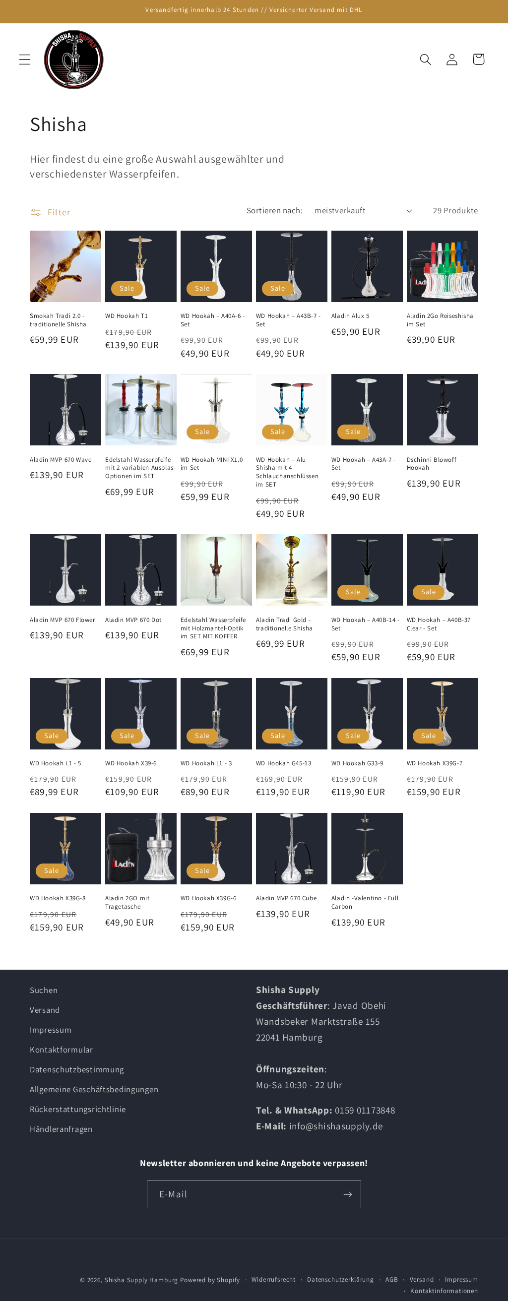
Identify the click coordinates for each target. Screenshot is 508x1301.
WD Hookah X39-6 (131, 763)
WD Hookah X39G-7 (435, 763)
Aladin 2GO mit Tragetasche (127, 902)
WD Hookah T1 (126, 316)
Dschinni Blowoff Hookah (432, 464)
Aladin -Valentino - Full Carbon (364, 902)
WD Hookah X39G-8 (58, 898)
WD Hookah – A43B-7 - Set (288, 320)
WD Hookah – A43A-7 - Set (363, 464)
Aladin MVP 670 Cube (286, 898)
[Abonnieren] (347, 1194)
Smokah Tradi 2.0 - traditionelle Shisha (58, 320)
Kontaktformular (61, 1049)
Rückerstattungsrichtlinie (78, 1109)
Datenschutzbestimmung (77, 1069)
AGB (391, 1279)
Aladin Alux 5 (350, 316)
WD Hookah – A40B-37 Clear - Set (439, 624)
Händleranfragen (61, 1128)
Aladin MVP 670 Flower (62, 620)
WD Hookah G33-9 (357, 763)
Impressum (50, 1029)
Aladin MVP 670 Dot (133, 620)
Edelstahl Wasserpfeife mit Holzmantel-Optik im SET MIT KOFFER (213, 628)
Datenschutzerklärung (340, 1279)
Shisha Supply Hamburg (142, 1280)
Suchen (44, 990)
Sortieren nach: (275, 210)
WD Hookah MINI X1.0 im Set (212, 464)
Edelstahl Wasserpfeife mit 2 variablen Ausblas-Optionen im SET (140, 468)
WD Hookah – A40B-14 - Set (365, 624)
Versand (45, 1009)
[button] (25, 59)
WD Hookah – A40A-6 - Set (213, 320)
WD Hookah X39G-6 (209, 898)
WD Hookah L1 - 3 (206, 763)
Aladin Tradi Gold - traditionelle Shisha (284, 624)
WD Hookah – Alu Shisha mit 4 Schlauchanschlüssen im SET (287, 472)
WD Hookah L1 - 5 (55, 763)
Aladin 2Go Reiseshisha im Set (440, 320)
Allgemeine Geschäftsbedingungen (94, 1089)
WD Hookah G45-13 (284, 763)
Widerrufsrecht (274, 1279)
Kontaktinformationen (444, 1291)
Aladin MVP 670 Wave (60, 460)
